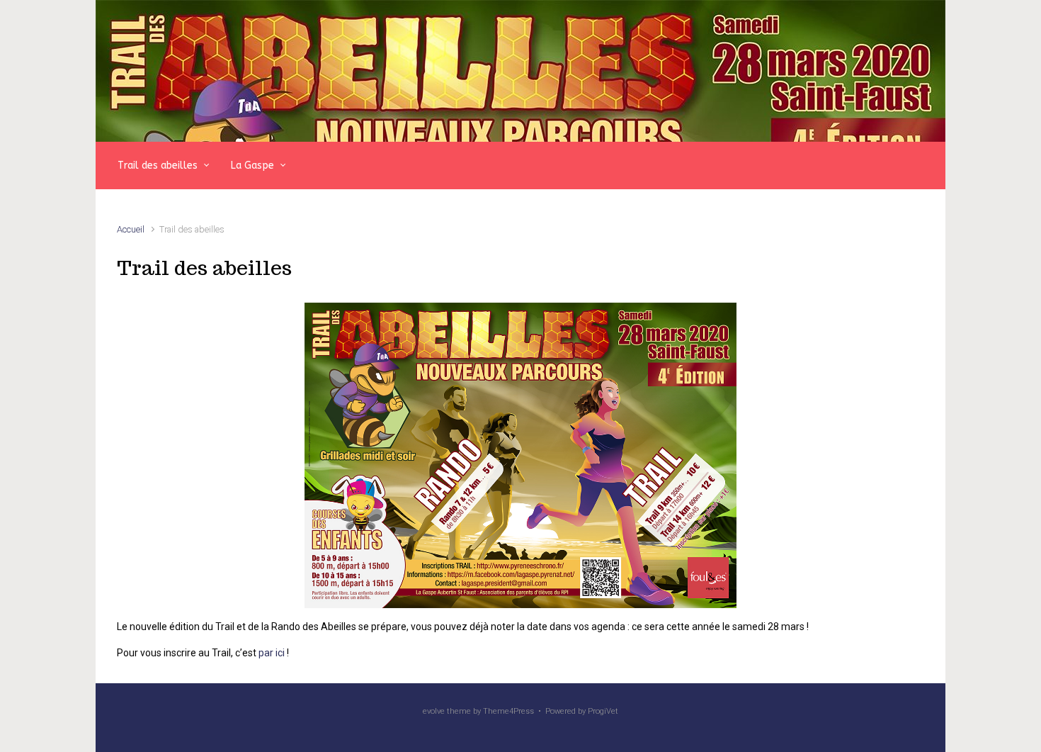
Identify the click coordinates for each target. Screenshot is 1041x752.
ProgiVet (603, 711)
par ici (271, 652)
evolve (434, 711)
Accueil (130, 229)
